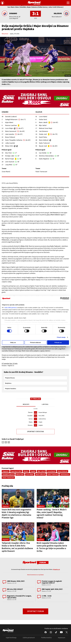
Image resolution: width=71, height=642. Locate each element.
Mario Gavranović (10, 131)
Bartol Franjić (9, 159)
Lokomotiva (42, 419)
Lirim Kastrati (9, 162)
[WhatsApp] (6, 442)
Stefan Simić (43, 119)
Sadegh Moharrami (11, 119)
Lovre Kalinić (43, 117)
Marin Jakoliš (43, 122)
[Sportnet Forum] (35, 562)
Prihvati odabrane (35, 342)
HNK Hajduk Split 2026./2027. (52, 589)
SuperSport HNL (16, 471)
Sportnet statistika (35, 431)
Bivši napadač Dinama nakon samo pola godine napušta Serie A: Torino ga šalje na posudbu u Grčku (52, 547)
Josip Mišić (8, 165)
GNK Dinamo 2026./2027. (16, 581)
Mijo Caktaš (42, 125)
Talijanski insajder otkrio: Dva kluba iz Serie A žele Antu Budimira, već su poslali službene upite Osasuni (17, 547)
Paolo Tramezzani (8, 477)
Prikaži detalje (61, 337)
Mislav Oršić (9, 146)
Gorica (30, 419)
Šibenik (30, 412)
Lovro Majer (9, 128)
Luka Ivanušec (9, 134)
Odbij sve (13, 342)
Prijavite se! (56, 569)
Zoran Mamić (51, 471)
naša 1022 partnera (11, 307)
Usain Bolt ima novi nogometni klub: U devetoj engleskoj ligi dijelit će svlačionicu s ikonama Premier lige (16, 513)
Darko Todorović (44, 143)
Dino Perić (8, 153)
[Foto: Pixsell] (35, 57)
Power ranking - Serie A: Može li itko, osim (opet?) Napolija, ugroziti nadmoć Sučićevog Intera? (51, 513)
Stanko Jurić (43, 134)
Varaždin (29, 416)
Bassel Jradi (43, 146)
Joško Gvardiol (10, 143)
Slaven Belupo (43, 412)
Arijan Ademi (9, 122)
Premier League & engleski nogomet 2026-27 (52, 582)
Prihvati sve (58, 342)
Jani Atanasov (43, 131)
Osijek (40, 422)
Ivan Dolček (42, 153)
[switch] (26, 331)
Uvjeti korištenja (11, 638)
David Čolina (43, 137)
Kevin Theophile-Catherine (13, 140)
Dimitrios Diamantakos (46, 156)
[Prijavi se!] (2, 3)
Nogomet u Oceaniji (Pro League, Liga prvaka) (19, 597)
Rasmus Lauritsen (11, 125)
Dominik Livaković (11, 117)
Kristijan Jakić (9, 156)
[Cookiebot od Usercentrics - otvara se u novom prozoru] (61, 298)
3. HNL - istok (46, 596)
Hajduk (58, 13)
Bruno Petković (10, 137)
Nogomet (6, 471)
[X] (9, 442)
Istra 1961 (41, 416)
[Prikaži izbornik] (68, 3)
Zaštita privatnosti (29, 638)
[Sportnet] (34, 2)
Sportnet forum (35, 611)
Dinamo (13, 13)
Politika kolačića (46, 638)
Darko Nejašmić (44, 159)
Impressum (61, 638)
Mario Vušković (43, 140)
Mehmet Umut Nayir (45, 128)
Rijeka (30, 422)
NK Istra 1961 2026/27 (15, 589)
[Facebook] (3, 442)
